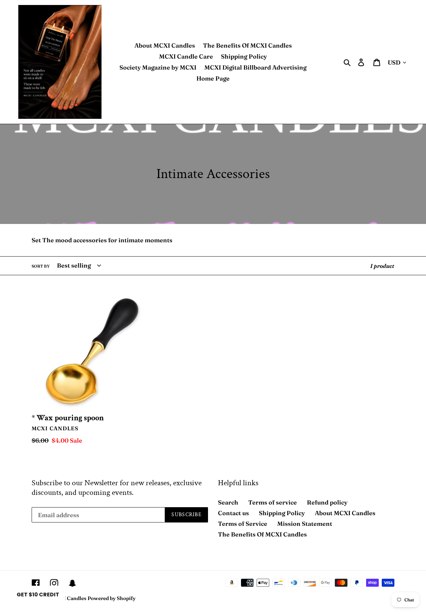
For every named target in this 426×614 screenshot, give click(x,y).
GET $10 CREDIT (38, 594)
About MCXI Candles (345, 513)
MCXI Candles (69, 598)
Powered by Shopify (112, 598)
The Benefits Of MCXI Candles (262, 534)
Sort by (41, 266)
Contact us (233, 513)
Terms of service (272, 502)
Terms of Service (242, 523)
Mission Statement (304, 523)
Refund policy (327, 502)
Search (228, 502)
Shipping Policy (282, 513)
